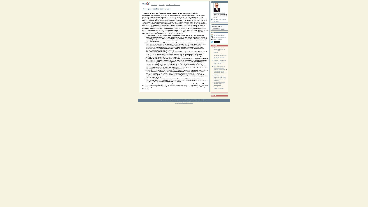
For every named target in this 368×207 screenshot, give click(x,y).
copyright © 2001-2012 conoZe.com (184, 103)
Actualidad (154, 5)
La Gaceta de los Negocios (220, 19)
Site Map (185, 99)
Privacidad (196, 99)
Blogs (201, 99)
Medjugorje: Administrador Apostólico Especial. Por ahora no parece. (219, 84)
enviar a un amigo (218, 39)
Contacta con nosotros (177, 99)
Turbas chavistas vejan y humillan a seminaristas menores (219, 88)
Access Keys (206, 99)
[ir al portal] (146, 5)
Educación (162, 5)
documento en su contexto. (220, 37)
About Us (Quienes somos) (165, 99)
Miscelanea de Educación (173, 5)
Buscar (192, 99)
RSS (189, 99)
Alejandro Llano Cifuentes (219, 13)
